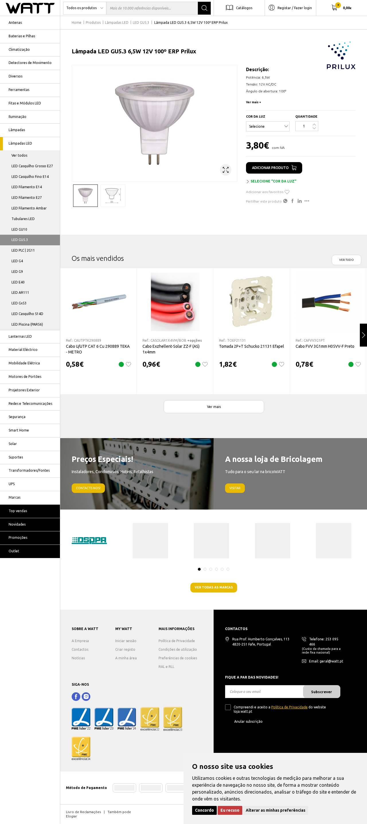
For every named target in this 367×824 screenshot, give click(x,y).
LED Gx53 (19, 303)
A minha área (126, 658)
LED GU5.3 (19, 240)
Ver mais (214, 407)
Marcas (14, 497)
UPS (12, 484)
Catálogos (244, 7)
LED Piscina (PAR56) (27, 324)
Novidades (17, 524)
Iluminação (17, 116)
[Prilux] (341, 55)
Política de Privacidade (177, 641)
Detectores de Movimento (30, 63)
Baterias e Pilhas (22, 36)
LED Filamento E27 (26, 197)
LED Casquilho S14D (27, 314)
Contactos (80, 649)
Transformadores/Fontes (29, 470)
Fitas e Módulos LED (25, 103)
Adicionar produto (270, 168)
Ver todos (19, 155)
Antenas (15, 22)
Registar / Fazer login (295, 7)
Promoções (18, 537)
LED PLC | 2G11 (23, 250)
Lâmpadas (17, 130)
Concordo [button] (204, 810)
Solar (13, 444)
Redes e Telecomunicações (30, 403)
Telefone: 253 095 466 (323, 641)
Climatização (19, 49)
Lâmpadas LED (20, 143)
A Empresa (80, 641)
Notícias (78, 658)
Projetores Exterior (24, 390)
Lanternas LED (20, 336)
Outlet (14, 551)
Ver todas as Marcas (214, 587)
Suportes (16, 457)
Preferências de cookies (178, 658)
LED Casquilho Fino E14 (30, 176)
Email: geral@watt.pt (326, 661)
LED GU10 (19, 229)
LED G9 (17, 271)
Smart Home (19, 430)
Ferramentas (19, 90)
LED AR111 (20, 292)
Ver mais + (253, 102)
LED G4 (17, 261)
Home (76, 22)
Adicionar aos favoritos (264, 192)
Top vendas (18, 511)
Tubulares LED (23, 219)
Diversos (15, 76)
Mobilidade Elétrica (24, 363)
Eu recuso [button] (229, 810)
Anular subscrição (248, 721)
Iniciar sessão (125, 641)
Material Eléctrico (23, 349)
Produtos (93, 22)
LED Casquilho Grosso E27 (32, 166)
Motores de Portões (25, 376)
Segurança (17, 417)
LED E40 (18, 282)
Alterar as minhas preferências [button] (275, 810)
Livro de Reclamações (83, 812)
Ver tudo (346, 259)
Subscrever (321, 692)
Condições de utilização (178, 649)
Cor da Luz (255, 116)
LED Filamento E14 (26, 187)
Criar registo (125, 649)
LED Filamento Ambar (29, 208)
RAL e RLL (166, 666)
